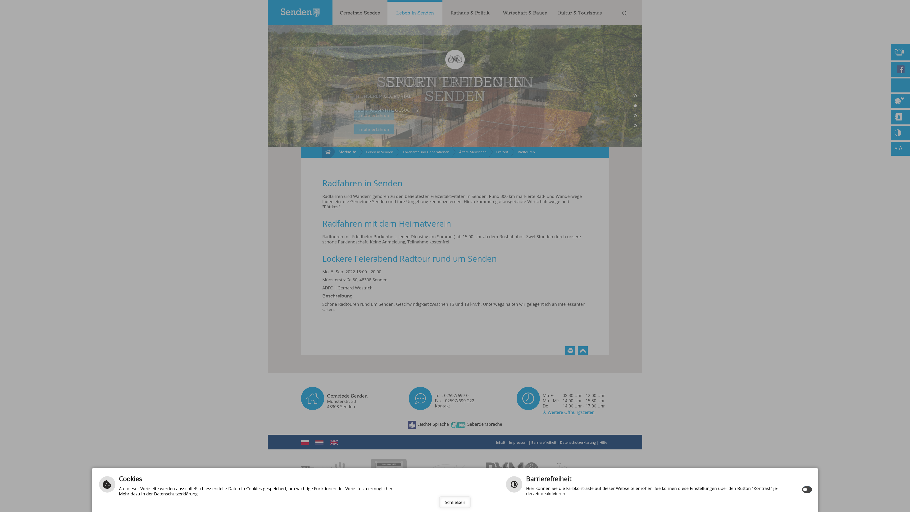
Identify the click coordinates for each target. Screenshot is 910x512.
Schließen (455, 502)
